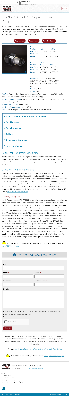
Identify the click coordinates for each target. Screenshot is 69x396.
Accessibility (6, 379)
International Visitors (8, 377)
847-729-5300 (25, 2)
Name (6, 264)
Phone (37, 273)
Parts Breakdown (49, 41)
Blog (4, 373)
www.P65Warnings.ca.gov (11, 246)
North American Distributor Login (12, 381)
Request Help (19, 41)
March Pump (7, 8)
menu (65, 8)
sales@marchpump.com (28, 4)
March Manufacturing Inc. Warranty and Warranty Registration (38, 349)
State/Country (40, 281)
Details (6, 289)
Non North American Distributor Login (13, 383)
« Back (63, 18)
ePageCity (64, 394)
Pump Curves (33, 41)
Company (7, 281)
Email (6, 273)
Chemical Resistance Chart (17, 192)
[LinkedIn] (3, 388)
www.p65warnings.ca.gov (54, 356)
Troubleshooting (7, 375)
